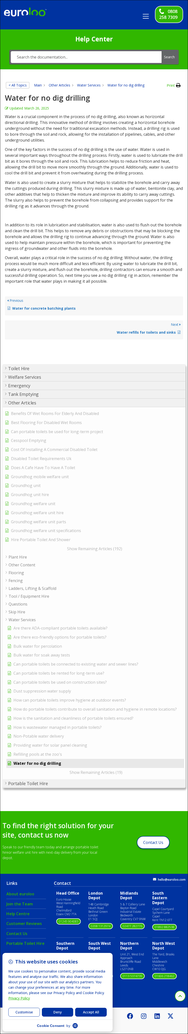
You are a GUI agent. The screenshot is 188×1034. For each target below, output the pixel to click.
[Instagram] (144, 1016)
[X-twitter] (170, 1016)
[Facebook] (130, 1016)
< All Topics (18, 85)
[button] (148, 14)
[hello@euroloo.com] (154, 879)
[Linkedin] (157, 1016)
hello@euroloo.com (172, 879)
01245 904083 (68, 921)
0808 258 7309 (168, 14)
